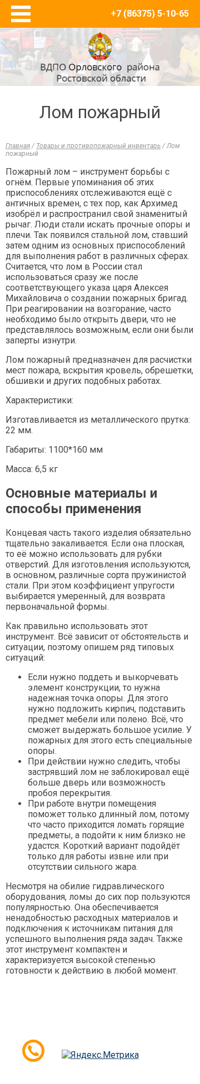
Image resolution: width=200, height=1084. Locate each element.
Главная (18, 146)
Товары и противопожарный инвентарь (98, 146)
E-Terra (136, 1033)
